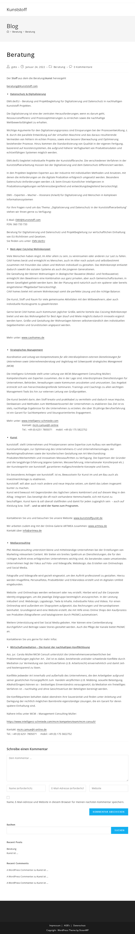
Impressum (54, 925)
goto (14, 67)
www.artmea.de (97, 526)
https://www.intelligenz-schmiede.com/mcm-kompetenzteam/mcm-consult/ (51, 721)
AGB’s (67, 925)
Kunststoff (17, 9)
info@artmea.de (32, 530)
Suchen (11, 824)
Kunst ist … (12, 853)
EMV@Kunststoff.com (28, 219)
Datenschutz (79, 925)
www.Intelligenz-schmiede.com (40, 420)
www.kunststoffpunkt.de (88, 518)
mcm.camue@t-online (45, 425)
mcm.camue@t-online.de (32, 729)
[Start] (8, 31)
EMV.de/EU (38, 241)
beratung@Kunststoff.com (22, 86)
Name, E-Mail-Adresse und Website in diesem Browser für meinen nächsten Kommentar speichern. (65, 802)
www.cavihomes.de (33, 337)
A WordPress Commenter (20, 882)
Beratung (30, 31)
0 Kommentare (83, 67)
